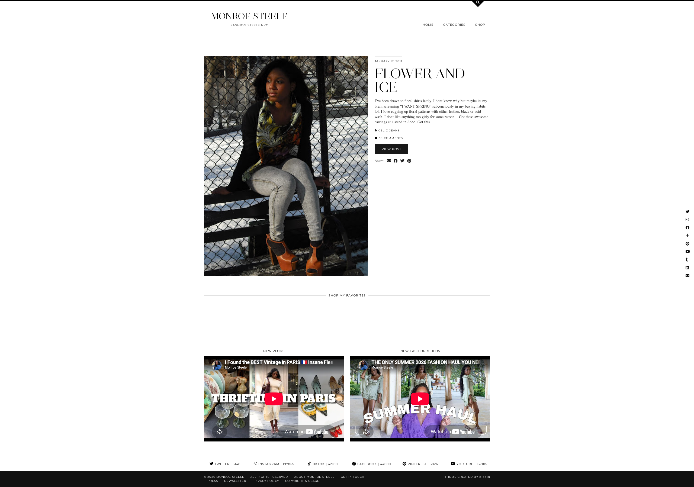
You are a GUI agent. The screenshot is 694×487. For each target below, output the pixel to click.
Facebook (373, 464)
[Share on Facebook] (395, 161)
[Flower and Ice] (286, 166)
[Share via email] (388, 161)
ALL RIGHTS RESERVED (269, 477)
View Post (391, 149)
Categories (454, 25)
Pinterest (422, 464)
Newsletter (235, 481)
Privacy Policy (265, 481)
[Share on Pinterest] (409, 161)
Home (428, 25)
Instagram (275, 464)
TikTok (324, 464)
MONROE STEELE (249, 16)
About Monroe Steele (314, 477)
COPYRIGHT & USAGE (302, 481)
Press (213, 481)
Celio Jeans (389, 130)
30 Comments (390, 138)
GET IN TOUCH (352, 477)
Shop (480, 25)
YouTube (471, 464)
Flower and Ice (420, 80)
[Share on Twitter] (402, 161)
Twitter (227, 464)
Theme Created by (467, 477)
